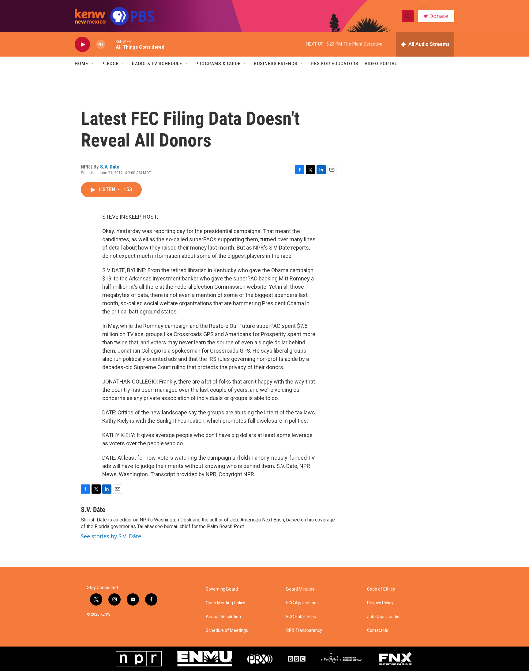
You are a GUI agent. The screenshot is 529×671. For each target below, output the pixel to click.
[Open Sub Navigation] (92, 63)
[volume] (101, 44)
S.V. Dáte (109, 167)
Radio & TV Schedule (157, 63)
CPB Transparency (304, 630)
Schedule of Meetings (227, 630)
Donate (438, 16)
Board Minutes (300, 589)
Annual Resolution (223, 616)
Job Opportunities (384, 616)
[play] (82, 44)
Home (81, 63)
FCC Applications (302, 603)
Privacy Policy (380, 603)
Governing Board (222, 589)
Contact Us (377, 630)
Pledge (110, 63)
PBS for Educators (334, 63)
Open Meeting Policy (225, 603)
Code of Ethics (381, 589)
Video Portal (381, 63)
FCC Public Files (301, 616)
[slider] (110, 44)
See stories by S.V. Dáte (111, 536)
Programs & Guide (218, 63)
